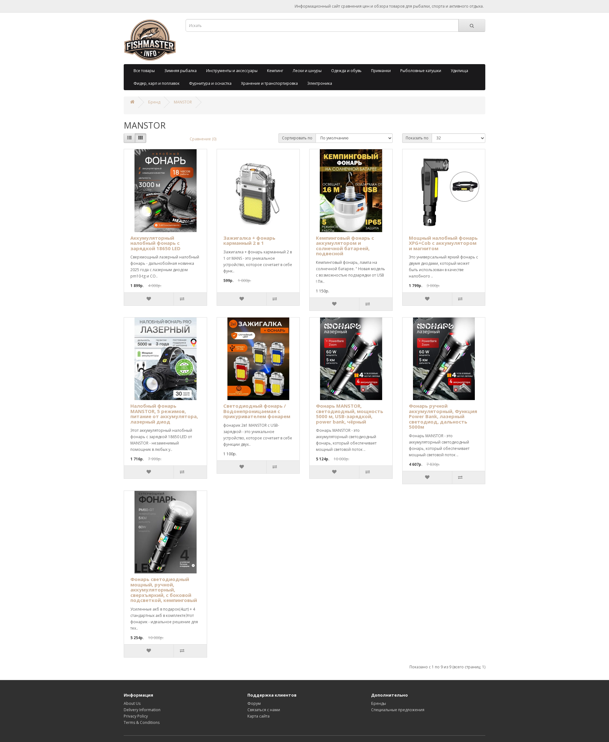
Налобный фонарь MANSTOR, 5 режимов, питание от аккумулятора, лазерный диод (164, 414)
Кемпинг (275, 70)
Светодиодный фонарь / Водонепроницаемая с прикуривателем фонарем (256, 411)
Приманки (381, 70)
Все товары (144, 70)
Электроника (319, 83)
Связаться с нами (263, 709)
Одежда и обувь (346, 70)
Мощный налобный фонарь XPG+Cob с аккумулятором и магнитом (443, 243)
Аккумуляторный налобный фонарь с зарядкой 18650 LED (155, 243)
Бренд (154, 102)
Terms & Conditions (142, 722)
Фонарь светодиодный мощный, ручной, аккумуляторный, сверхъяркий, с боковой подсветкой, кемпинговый (163, 589)
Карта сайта (258, 716)
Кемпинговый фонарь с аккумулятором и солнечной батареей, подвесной (345, 246)
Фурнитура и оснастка (210, 83)
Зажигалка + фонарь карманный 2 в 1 (249, 240)
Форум (254, 703)
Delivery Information (142, 709)
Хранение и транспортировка (269, 83)
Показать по (417, 138)
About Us (132, 703)
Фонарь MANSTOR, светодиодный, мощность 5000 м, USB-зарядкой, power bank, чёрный (349, 414)
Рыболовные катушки (420, 70)
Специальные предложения (397, 709)
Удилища (459, 70)
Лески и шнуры (307, 70)
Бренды (378, 703)
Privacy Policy (136, 716)
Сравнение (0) (203, 139)
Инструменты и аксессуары (232, 70)
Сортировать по (297, 138)
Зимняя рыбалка (180, 70)
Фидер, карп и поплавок (157, 83)
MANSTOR (183, 102)
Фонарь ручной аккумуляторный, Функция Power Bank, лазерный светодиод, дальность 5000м (443, 416)
